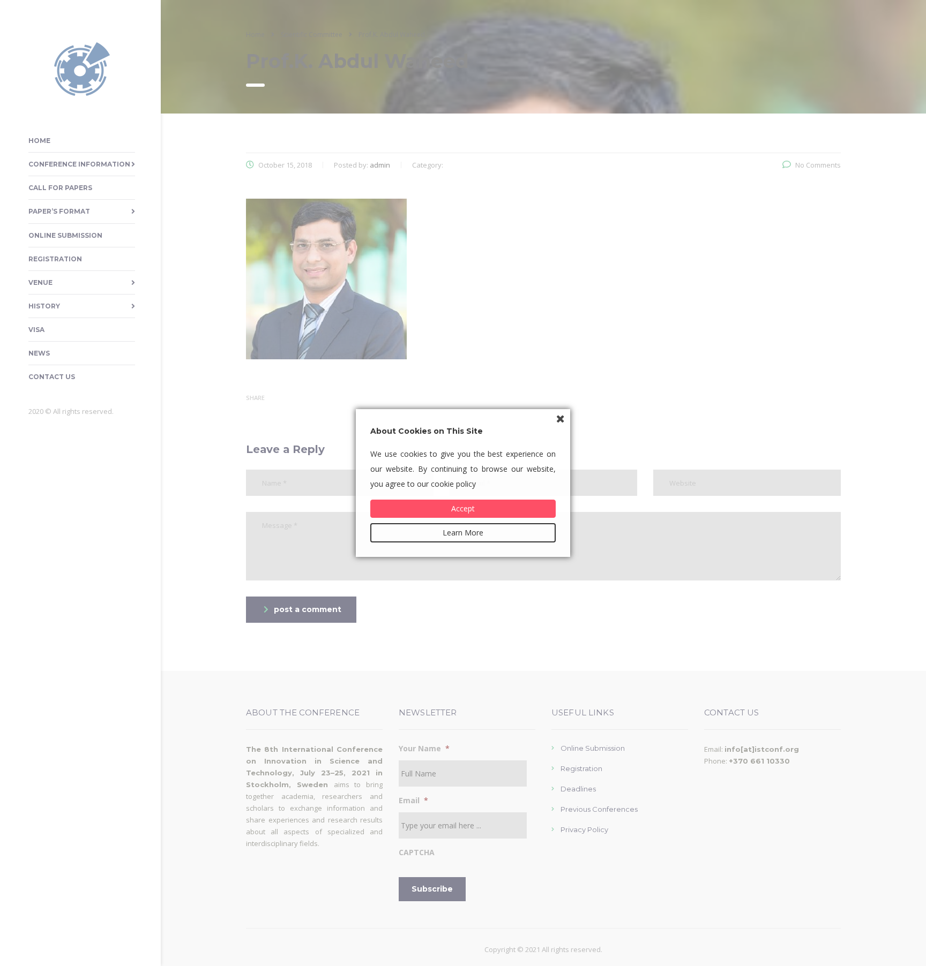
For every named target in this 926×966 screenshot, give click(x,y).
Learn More (463, 532)
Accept (463, 508)
